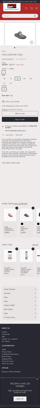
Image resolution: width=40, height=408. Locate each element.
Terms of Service (7, 361)
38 (18, 78)
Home (4, 51)
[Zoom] (32, 42)
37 (11, 78)
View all (35, 244)
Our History (6, 341)
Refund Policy (6, 356)
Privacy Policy (6, 352)
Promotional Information (10, 354)
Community (6, 334)
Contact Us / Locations (9, 339)
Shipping (5, 109)
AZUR (3, 72)
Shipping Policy (7, 359)
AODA (4, 349)
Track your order (7, 363)
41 (4, 83)
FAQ (3, 336)
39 (24, 78)
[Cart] (31, 8)
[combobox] (20, 16)
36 (4, 78)
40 (31, 78)
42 (11, 83)
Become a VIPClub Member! (11, 372)
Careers (4, 332)
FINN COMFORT (7, 59)
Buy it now (20, 119)
